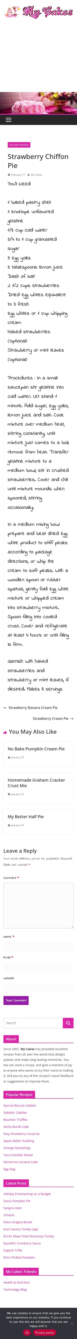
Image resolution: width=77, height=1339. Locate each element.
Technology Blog (15, 1289)
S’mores (9, 1215)
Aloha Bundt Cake (16, 1127)
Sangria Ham (12, 1208)
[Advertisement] (38, 59)
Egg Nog (9, 1169)
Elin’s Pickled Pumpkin (19, 1257)
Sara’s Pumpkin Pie (16, 1201)
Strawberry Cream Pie (50, 718)
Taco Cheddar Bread (18, 1155)
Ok (27, 1332)
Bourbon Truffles (15, 1120)
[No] (72, 1323)
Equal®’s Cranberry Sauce (22, 1243)
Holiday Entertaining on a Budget (27, 1194)
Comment (11, 877)
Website (8, 978)
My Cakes (36, 175)
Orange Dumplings (17, 1148)
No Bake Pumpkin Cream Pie (36, 749)
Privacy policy (44, 1332)
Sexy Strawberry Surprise (21, 1134)
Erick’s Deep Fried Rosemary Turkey (28, 1236)
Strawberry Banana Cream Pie (33, 707)
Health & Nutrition (16, 1282)
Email (8, 957)
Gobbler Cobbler (15, 1112)
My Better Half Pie (26, 816)
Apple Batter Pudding (18, 1141)
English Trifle (12, 1250)
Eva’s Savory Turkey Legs (20, 1229)
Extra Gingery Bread (17, 1222)
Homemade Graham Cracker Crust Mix (36, 782)
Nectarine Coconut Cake (20, 1162)
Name (8, 936)
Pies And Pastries (19, 144)
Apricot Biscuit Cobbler (19, 1105)
